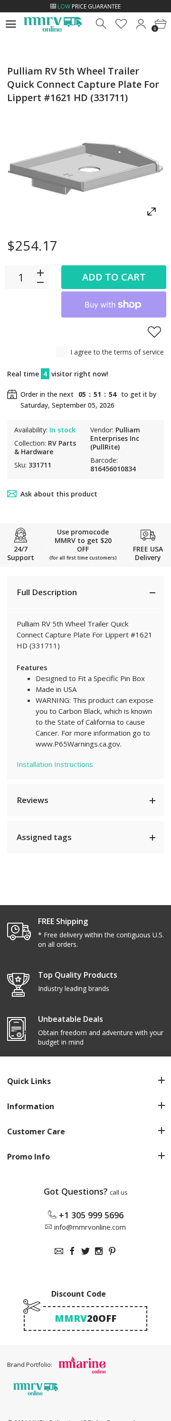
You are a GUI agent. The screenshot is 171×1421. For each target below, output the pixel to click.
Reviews (32, 800)
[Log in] (141, 24)
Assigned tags (44, 837)
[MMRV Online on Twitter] (85, 1251)
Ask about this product (58, 493)
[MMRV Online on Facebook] (72, 1251)
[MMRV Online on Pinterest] (112, 1251)
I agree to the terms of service (117, 351)
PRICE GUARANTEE (89, 6)
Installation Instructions (55, 764)
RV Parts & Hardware (45, 447)
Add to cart (114, 277)
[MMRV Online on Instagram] (98, 1251)
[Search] (102, 24)
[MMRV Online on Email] (59, 1251)
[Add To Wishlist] (154, 332)
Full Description (47, 592)
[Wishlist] (121, 24)
